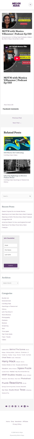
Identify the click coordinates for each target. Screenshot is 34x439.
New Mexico (11, 378)
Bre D (27, 349)
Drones (19, 355)
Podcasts (24, 37)
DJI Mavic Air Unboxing (14, 152)
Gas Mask (28, 355)
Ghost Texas (6, 357)
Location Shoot (5, 371)
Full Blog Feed (16, 37)
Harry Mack (8, 361)
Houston (5, 368)
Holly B (18, 361)
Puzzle (5, 383)
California (17, 352)
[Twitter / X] (18, 406)
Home (8, 421)
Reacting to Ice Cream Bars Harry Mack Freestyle (17, 214)
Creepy (14, 355)
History (6, 182)
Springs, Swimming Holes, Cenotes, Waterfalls (14, 386)
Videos (29, 37)
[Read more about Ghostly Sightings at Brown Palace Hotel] (17, 166)
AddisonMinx (5, 349)
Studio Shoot (14, 390)
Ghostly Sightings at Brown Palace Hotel (15, 177)
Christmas (24, 352)
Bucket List (5, 298)
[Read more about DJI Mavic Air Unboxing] (17, 143)
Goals (12, 357)
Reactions (15, 382)
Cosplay (10, 355)
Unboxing (28, 390)
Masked (12, 371)
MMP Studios (8, 375)
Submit (10, 265)
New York (17, 378)
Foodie (23, 355)
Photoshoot (26, 378)
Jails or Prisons (13, 368)
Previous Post (17, 118)
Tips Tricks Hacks (7, 334)
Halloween (18, 357)
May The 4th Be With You (22, 371)
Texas (22, 389)
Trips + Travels (6, 337)
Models (19, 375)
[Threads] (25, 406)
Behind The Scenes (17, 349)
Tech (3, 328)
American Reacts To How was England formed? (16, 222)
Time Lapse (5, 331)
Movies (24, 375)
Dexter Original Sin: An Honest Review (13, 211)
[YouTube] (6, 406)
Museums (4, 378)
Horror (22, 361)
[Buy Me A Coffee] (21, 406)
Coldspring (4, 355)
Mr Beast (29, 375)
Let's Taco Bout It (7, 312)
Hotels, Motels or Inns (8, 365)
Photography (6, 317)
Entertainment (6, 37)
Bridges (4, 352)
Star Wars (5, 390)
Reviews (4, 323)
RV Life (24, 383)
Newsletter (18, 421)
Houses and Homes (22, 365)
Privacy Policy (17, 424)
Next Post (17, 123)
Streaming (5, 326)
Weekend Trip (5, 393)
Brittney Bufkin (10, 352)
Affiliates (25, 421)
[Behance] (28, 406)
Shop (12, 421)
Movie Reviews (6, 314)
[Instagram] (9, 406)
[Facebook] (12, 406)
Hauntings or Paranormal (21, 180)
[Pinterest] (15, 406)
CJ (28, 352)
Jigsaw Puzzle (24, 368)
